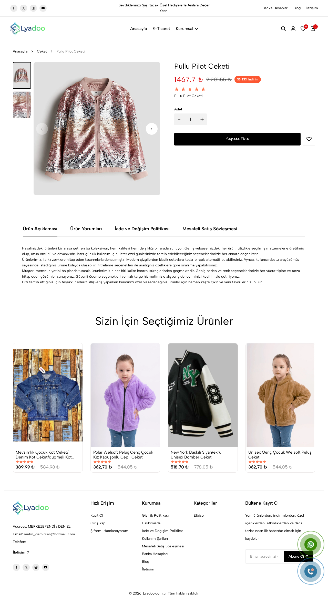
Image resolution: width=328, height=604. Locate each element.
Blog (297, 8)
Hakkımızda (151, 523)
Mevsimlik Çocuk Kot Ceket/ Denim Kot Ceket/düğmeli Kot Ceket (44, 455)
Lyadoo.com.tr (154, 593)
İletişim (312, 8)
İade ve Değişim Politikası (163, 531)
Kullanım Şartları (155, 538)
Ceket (42, 51)
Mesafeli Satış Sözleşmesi (163, 546)
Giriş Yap (97, 523)
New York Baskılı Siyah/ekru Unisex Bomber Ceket (196, 455)
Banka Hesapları (275, 8)
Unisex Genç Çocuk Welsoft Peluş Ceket (280, 455)
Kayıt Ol (96, 515)
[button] (152, 129)
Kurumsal (184, 28)
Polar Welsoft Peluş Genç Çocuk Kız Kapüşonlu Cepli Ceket (123, 455)
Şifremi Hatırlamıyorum (109, 531)
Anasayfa (138, 28)
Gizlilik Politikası (155, 515)
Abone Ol (296, 556)
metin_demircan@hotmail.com (49, 534)
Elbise (199, 515)
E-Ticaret (161, 28)
